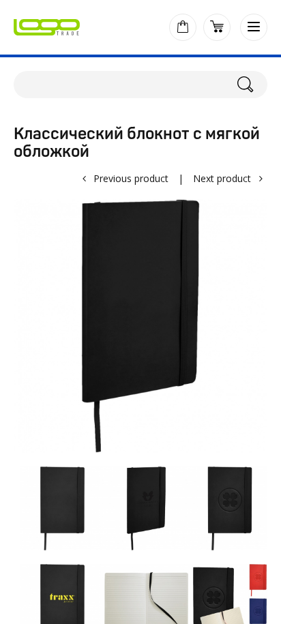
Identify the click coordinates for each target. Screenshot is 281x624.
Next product (222, 178)
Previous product (130, 178)
